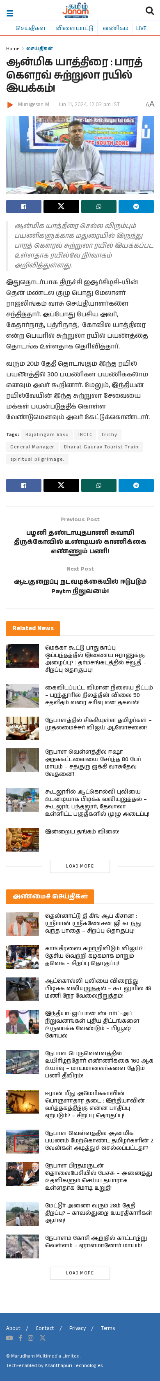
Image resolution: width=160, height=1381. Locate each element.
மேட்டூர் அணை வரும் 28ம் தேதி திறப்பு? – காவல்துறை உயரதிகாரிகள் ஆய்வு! (98, 1213)
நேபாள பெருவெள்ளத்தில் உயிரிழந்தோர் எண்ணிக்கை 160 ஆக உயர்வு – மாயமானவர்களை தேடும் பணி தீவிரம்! (99, 1064)
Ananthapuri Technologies (74, 1365)
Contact (45, 1328)
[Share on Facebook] (23, 206)
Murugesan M (33, 105)
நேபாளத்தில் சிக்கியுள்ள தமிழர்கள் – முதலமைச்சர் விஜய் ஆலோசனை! (98, 724)
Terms (108, 1328)
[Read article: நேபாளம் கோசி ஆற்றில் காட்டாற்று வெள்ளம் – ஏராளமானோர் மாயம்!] (22, 1246)
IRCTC (85, 434)
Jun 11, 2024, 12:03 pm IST (89, 105)
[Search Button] (150, 10)
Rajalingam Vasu (47, 434)
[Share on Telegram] (136, 206)
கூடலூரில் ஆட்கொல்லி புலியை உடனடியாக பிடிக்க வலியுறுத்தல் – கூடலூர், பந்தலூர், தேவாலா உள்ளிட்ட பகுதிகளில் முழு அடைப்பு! (97, 803)
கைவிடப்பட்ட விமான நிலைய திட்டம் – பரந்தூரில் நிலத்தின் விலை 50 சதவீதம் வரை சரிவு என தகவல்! (99, 695)
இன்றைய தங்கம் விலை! (82, 832)
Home (13, 48)
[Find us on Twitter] (42, 1338)
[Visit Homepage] (75, 10)
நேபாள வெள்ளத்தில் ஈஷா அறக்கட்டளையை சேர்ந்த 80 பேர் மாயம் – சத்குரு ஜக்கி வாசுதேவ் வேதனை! (93, 763)
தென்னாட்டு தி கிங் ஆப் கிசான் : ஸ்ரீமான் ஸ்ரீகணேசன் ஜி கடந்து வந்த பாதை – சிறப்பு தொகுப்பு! (93, 923)
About (13, 1328)
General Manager (32, 446)
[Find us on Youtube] (9, 1338)
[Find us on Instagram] (31, 1338)
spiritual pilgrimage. (37, 459)
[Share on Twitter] (61, 206)
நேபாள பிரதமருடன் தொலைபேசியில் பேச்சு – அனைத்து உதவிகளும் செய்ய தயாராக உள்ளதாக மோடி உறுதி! (98, 1177)
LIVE (141, 28)
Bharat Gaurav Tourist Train (101, 446)
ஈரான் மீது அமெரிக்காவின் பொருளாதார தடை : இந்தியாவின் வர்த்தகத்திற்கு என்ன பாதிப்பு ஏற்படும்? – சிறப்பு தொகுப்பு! (95, 1104)
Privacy (77, 1328)
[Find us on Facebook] (20, 1338)
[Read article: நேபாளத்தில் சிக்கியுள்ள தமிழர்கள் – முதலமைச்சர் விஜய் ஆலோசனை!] (22, 728)
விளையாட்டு (74, 28)
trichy (109, 434)
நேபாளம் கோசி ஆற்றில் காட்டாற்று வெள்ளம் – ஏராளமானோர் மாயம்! (96, 1242)
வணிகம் (115, 28)
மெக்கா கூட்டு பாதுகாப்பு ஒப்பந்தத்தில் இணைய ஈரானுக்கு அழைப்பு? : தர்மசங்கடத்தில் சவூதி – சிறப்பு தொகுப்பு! (95, 659)
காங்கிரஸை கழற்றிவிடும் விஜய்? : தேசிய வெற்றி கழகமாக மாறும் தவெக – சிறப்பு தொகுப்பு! (95, 956)
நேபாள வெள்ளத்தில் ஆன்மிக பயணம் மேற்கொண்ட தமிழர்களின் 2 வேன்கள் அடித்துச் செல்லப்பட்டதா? (99, 1140)
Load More (80, 866)
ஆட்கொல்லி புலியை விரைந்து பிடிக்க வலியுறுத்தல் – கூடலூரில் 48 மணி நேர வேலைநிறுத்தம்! (98, 988)
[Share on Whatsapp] (99, 206)
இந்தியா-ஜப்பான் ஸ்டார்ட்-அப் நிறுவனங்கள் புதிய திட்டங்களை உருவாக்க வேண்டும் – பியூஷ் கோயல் (92, 1025)
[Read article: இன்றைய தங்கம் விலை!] (22, 840)
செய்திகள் (31, 28)
